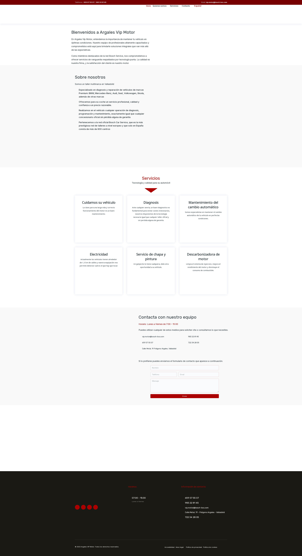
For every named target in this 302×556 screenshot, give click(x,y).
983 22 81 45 (101, 2)
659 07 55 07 (89, 2)
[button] (77, 147)
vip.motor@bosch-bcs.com (216, 2)
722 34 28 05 (192, 517)
